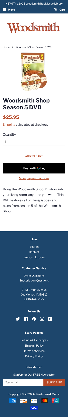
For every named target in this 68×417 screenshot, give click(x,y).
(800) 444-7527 (34, 299)
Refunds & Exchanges (34, 340)
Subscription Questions (34, 280)
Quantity (9, 134)
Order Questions (34, 275)
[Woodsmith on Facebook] (26, 319)
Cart (62, 9)
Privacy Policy (34, 356)
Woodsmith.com (34, 257)
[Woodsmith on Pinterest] (34, 319)
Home (6, 47)
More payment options (34, 178)
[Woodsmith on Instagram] (42, 319)
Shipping (9, 124)
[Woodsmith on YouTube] (50, 319)
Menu (11, 9)
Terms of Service (34, 351)
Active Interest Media (46, 394)
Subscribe (54, 382)
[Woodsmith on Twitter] (18, 319)
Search (34, 246)
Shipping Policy (34, 345)
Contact (34, 252)
